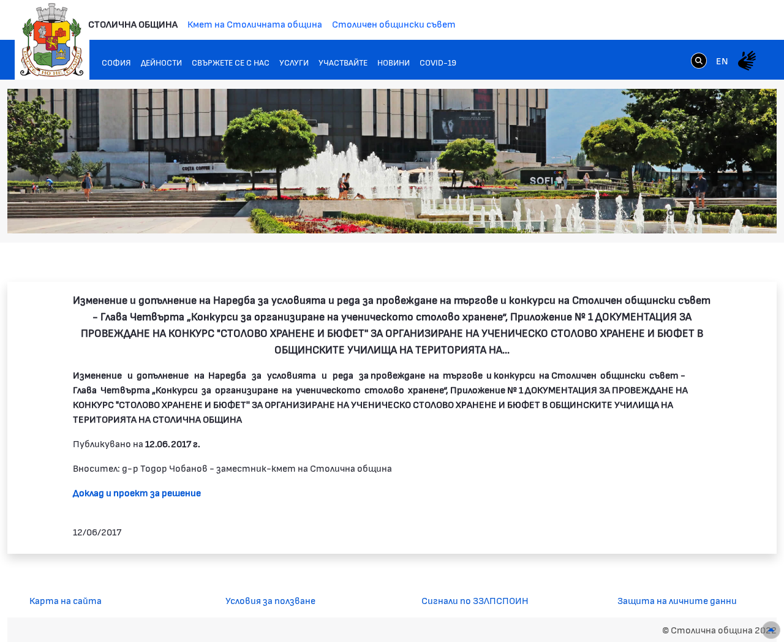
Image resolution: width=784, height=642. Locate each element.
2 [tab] (671, 213)
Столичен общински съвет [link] (394, 23)
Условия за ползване (270, 600)
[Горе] (771, 630)
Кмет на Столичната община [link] (254, 23)
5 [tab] (707, 213)
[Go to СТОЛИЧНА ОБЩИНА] (52, 40)
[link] (699, 60)
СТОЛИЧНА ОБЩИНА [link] (133, 23)
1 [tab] (658, 213)
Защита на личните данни (677, 600)
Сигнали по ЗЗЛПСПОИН (475, 600)
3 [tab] (683, 213)
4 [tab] (695, 213)
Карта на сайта (65, 600)
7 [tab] (732, 213)
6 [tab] (720, 213)
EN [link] (722, 60)
